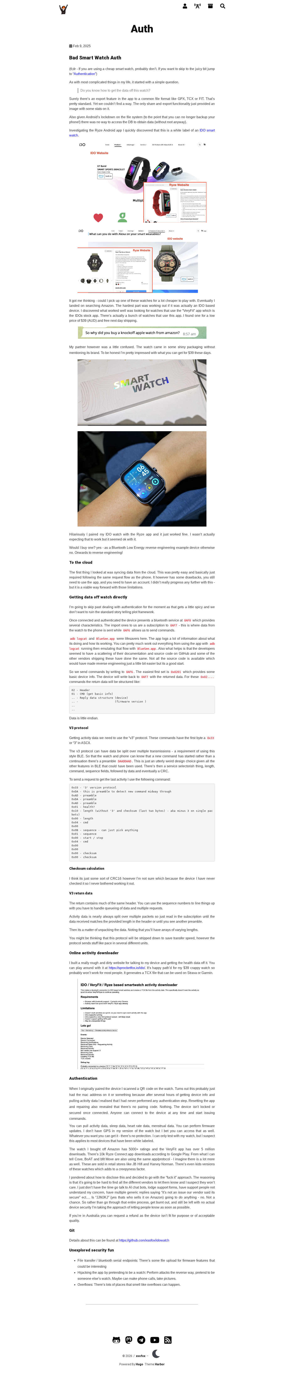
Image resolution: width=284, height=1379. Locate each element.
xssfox (140, 1356)
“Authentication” (84, 74)
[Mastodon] (129, 1342)
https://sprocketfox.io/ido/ (127, 968)
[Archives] (210, 6)
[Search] (222, 6)
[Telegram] (141, 1342)
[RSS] (168, 1342)
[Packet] (197, 6)
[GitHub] (116, 1342)
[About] (185, 6)
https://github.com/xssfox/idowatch (144, 1240)
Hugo (139, 1364)
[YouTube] (155, 1342)
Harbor (160, 1364)
